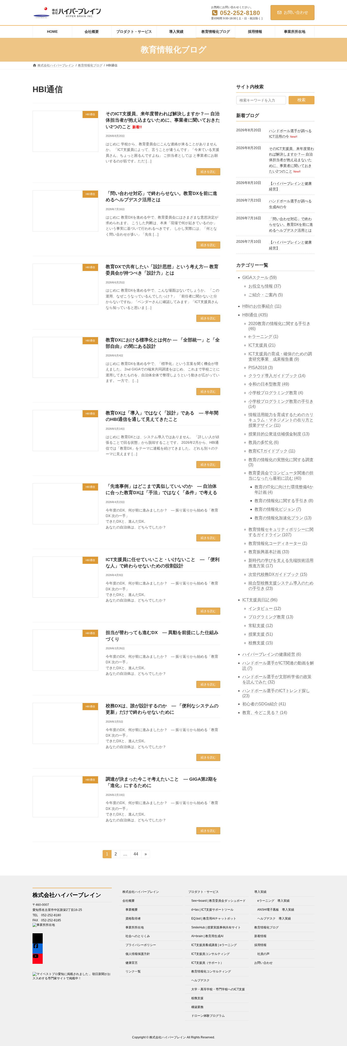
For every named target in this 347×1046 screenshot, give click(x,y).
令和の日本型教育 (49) (268, 384)
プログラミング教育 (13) (270, 617)
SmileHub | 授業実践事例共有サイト (216, 927)
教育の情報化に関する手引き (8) (284, 500)
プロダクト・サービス (203, 892)
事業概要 (131, 909)
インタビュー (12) (264, 608)
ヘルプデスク (200, 980)
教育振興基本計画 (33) (268, 552)
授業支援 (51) (260, 634)
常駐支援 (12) (260, 625)
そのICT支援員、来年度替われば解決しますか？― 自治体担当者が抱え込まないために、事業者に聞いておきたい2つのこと (163, 120)
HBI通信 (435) (255, 314)
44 (135, 855)
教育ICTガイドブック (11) (271, 451)
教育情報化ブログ (266, 927)
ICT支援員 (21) (261, 345)
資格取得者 (133, 918)
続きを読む (208, 172)
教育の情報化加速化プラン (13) (283, 517)
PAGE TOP (334, 1010)
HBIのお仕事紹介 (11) (261, 306)
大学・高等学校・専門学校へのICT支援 (218, 989)
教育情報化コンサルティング (211, 971)
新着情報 (260, 936)
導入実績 (260, 892)
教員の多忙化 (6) (263, 442)
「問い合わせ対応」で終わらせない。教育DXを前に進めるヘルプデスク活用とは (291, 224)
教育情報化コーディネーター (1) (277, 543)
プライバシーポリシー (140, 945)
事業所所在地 (134, 927)
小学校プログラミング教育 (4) (275, 393)
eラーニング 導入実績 (273, 900)
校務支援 (197, 998)
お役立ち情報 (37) (264, 286)
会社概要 (128, 900)
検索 (301, 100)
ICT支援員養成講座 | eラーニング (214, 945)
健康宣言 (131, 962)
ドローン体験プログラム (208, 1016)
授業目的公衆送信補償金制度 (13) (278, 434)
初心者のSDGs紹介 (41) (264, 704)
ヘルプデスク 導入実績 (274, 918)
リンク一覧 (133, 971)
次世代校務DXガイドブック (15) (277, 574)
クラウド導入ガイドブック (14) (276, 375)
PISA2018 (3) (260, 367)
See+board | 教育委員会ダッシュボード (218, 900)
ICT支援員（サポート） (207, 962)
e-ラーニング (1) (263, 336)
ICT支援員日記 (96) (259, 599)
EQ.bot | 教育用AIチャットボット (213, 918)
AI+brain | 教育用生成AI (207, 936)
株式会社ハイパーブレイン (140, 892)
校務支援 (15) (260, 642)
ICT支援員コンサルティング (210, 954)
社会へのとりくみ (137, 936)
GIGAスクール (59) (259, 277)
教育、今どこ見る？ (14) (264, 712)
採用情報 (260, 945)
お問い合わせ (296, 12)
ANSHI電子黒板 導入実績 (275, 909)
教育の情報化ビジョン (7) (278, 509)
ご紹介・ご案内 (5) (265, 295)
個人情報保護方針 (137, 954)
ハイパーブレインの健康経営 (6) (271, 654)
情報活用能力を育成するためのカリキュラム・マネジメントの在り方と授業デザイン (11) (280, 419)
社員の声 (263, 954)
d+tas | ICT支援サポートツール (212, 909)
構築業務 (197, 1007)
